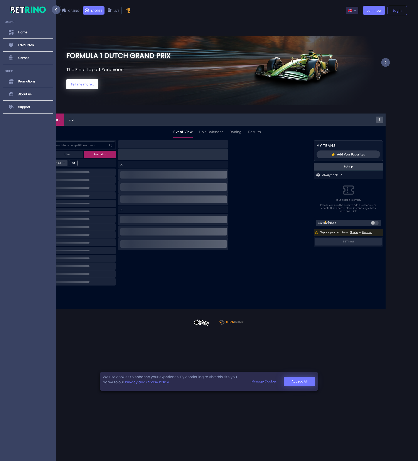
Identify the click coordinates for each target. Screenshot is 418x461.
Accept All (300, 381)
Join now (374, 10)
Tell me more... (82, 84)
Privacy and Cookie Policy (147, 382)
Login (397, 10)
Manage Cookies (264, 381)
